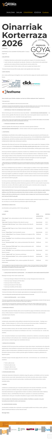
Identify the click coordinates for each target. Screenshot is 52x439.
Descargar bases (5, 412)
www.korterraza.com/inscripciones (39, 112)
